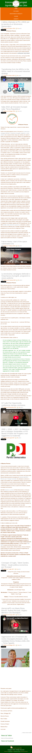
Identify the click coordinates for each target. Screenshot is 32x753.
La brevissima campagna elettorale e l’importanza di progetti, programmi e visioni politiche (15, 133)
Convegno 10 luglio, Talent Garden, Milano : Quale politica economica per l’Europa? (15, 565)
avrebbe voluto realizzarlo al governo (11, 224)
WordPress (10, 751)
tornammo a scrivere (9, 489)
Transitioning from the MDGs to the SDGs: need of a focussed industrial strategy (15, 71)
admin (20, 28)
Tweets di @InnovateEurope (7, 738)
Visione (16, 16)
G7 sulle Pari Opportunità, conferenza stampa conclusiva (13, 404)
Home (16, 8)
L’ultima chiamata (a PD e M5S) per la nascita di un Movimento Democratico (15, 24)
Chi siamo (16, 11)
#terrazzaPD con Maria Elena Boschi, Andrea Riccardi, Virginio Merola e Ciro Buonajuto (14, 610)
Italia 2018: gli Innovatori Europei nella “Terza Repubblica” (14, 108)
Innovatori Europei (16, 2)
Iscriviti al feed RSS (17, 748)
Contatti (16, 18)
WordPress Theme (17, 751)
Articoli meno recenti (26, 732)
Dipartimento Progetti (16, 13)
